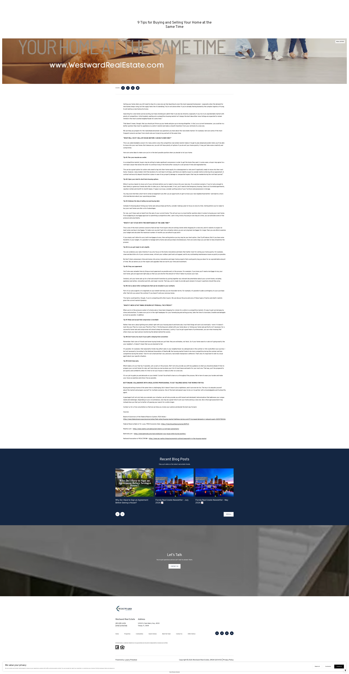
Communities (139, 634)
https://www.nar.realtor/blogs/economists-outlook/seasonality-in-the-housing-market (177, 439)
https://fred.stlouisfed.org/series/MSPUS (175, 424)
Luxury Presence (131, 660)
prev (117, 514)
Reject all (317, 666)
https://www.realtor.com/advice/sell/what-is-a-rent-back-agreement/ (156, 429)
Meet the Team (166, 634)
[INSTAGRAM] (227, 633)
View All (228, 514)
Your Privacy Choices (174, 672)
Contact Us (179, 634)
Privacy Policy (228, 660)
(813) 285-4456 (120, 623)
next (122, 514)
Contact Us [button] (174, 566)
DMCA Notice (191, 634)
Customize (328, 666)
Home (117, 634)
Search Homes (153, 634)
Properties (127, 634)
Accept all (339, 666)
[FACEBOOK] (222, 633)
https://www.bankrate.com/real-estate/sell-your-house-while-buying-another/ (160, 434)
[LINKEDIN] (232, 633)
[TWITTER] (217, 633)
